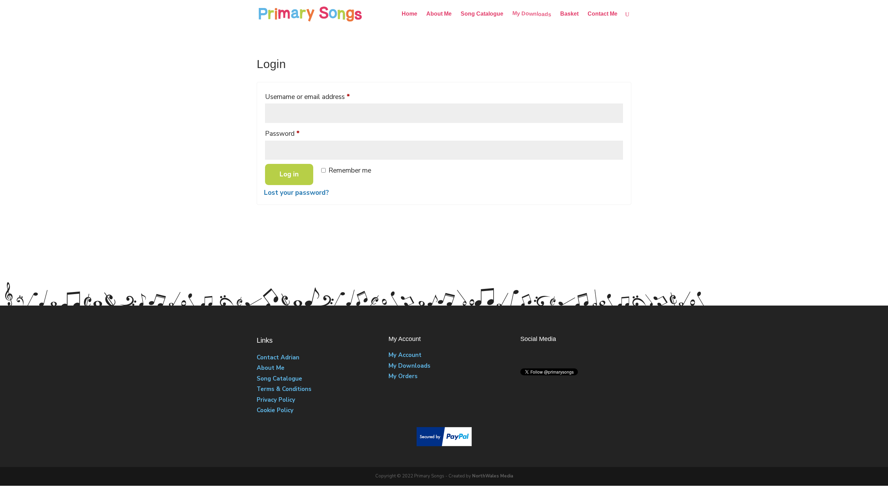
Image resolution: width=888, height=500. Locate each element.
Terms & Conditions (284, 389)
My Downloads (531, 14)
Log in (289, 174)
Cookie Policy (275, 410)
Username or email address (320, 96)
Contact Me (602, 14)
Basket (569, 14)
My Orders (403, 376)
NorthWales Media (492, 476)
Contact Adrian (278, 357)
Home (409, 14)
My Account (404, 355)
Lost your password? (296, 192)
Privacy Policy (276, 400)
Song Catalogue (482, 14)
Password (295, 133)
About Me (439, 14)
